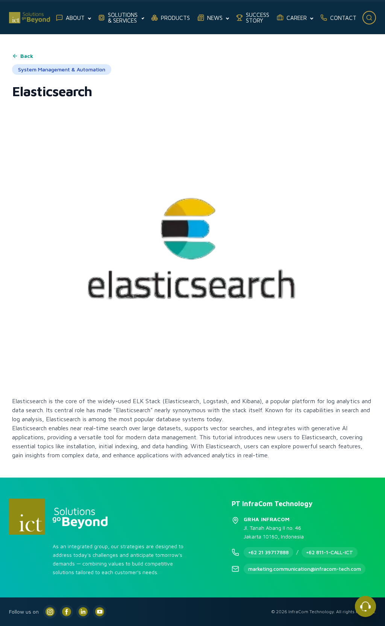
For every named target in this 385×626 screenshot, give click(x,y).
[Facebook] (66, 611)
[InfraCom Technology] (29, 17)
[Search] (369, 17)
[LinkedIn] (83, 611)
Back (26, 56)
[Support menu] (365, 606)
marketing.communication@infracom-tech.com (304, 569)
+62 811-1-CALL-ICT (329, 552)
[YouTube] (99, 611)
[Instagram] (50, 611)
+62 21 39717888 (268, 552)
